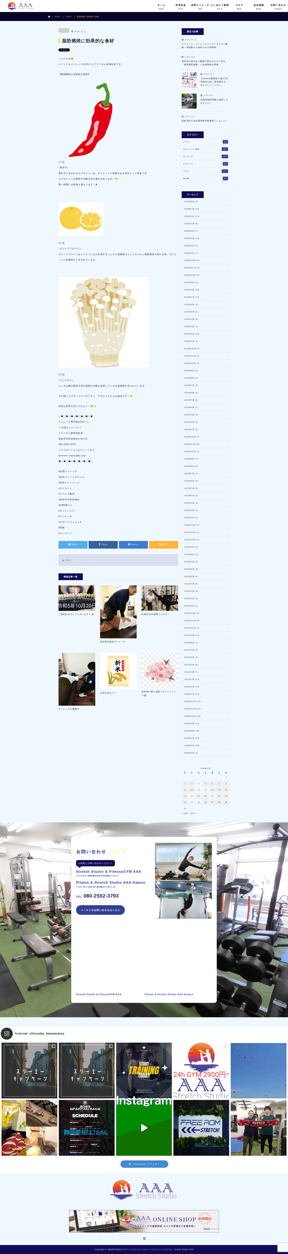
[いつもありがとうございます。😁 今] (29, 1128)
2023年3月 (189, 503)
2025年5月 (189, 312)
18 (199, 796)
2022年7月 (189, 562)
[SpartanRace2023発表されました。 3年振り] (87, 1128)
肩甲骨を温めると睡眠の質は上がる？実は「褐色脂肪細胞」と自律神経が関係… (204, 63)
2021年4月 (189, 672)
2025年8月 (189, 290)
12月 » (193, 813)
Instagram (144, 1238)
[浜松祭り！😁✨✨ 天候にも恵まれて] (258, 1070)
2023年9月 (189, 459)
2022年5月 (189, 576)
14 (219, 790)
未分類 (204, 178)
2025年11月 (190, 268)
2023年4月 (189, 496)
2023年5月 (189, 488)
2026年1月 (189, 253)
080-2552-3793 (97, 895)
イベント (204, 142)
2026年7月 (189, 209)
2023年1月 (189, 518)
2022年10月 (190, 540)
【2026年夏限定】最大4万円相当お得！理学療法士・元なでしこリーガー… (214, 81)
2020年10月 (190, 716)
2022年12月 (190, 525)
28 (219, 802)
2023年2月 (189, 510)
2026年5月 (189, 224)
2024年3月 (189, 415)
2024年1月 (189, 429)
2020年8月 (189, 731)
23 (185, 802)
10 (192, 790)
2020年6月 (189, 746)
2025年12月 (190, 260)
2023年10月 (190, 452)
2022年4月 (189, 584)
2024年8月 (189, 378)
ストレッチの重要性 (68, 709)
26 (205, 802)
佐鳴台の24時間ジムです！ (155, 614)
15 (226, 790)
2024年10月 (190, 363)
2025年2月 (189, 334)
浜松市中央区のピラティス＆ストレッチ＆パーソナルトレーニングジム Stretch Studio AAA (150, 1249)
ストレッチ (204, 156)
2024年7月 (189, 385)
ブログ (57, 17)
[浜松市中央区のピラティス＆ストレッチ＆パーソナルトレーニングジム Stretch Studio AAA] (144, 1190)
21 (219, 796)
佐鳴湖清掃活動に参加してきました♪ (214, 101)
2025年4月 (189, 319)
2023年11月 (190, 444)
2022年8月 (189, 554)
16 (185, 796)
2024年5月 (189, 400)
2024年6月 (189, 393)
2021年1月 (189, 694)
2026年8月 (189, 202)
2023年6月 (189, 481)
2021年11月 (190, 621)
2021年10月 (190, 628)
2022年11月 (190, 532)
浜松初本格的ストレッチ (112, 641)
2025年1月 (189, 341)
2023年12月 (190, 437)
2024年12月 (190, 349)
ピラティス (204, 164)
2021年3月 (189, 679)
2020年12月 (190, 701)
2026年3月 (189, 238)
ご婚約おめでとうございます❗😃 (76, 614)
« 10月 (185, 813)
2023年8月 (189, 466)
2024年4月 (189, 407)
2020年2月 (189, 753)
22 (226, 796)
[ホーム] (49, 13)
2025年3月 (189, 327)
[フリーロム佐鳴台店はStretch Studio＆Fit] (29, 1070)
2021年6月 (189, 657)
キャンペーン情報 (204, 149)
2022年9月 (189, 547)
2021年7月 (189, 650)
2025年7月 (189, 297)
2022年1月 (189, 606)
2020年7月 (189, 738)
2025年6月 (189, 304)
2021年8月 (189, 643)
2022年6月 (189, 569)
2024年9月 (189, 371)
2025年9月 (189, 282)
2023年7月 (189, 474)
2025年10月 (190, 275)
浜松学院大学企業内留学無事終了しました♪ (204, 121)
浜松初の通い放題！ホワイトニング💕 (158, 693)
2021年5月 (189, 665)
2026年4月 (189, 231)
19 (205, 796)
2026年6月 (189, 216)
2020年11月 (190, 709)
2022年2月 (189, 599)
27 (212, 802)
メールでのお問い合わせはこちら (100, 910)
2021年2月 (189, 687)
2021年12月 (190, 613)
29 (226, 802)
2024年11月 (190, 356)
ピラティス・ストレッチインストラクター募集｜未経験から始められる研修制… (205, 45)
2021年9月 (189, 635)
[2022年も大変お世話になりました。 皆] (201, 1128)
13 (212, 790)
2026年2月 (189, 246)
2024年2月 (189, 422)
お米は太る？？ (108, 693)
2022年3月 (189, 591)
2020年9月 (189, 723)
